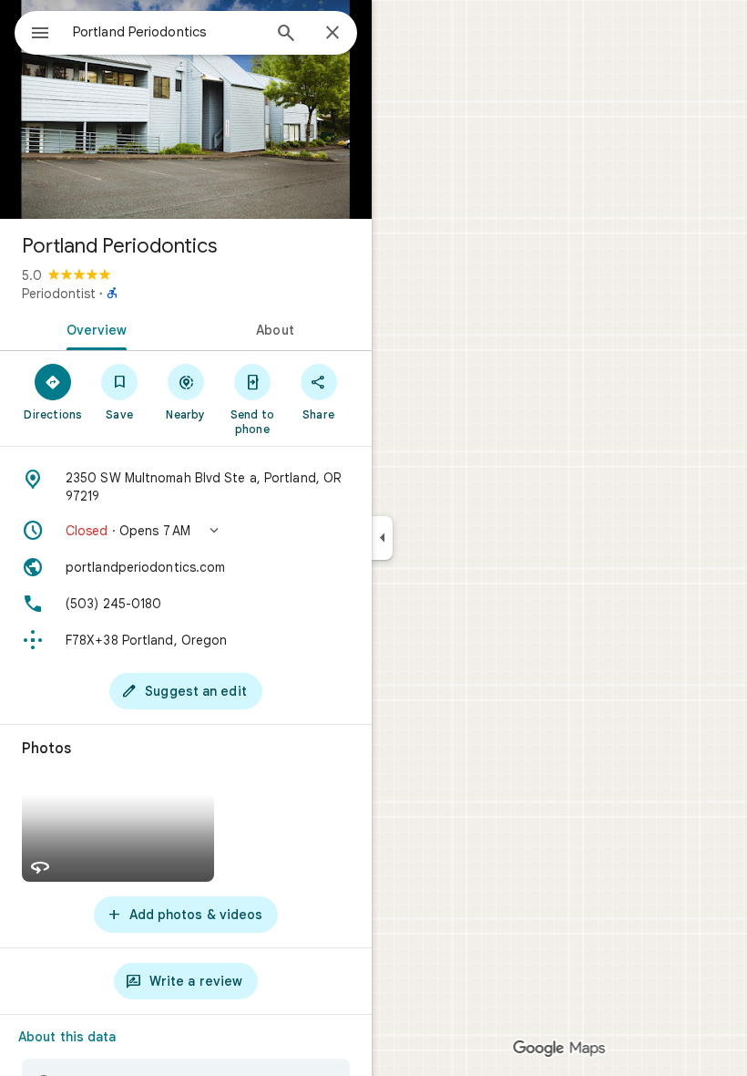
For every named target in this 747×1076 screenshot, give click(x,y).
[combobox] (167, 32)
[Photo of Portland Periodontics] (186, 109)
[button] (186, 530)
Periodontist (59, 293)
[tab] (93, 328)
